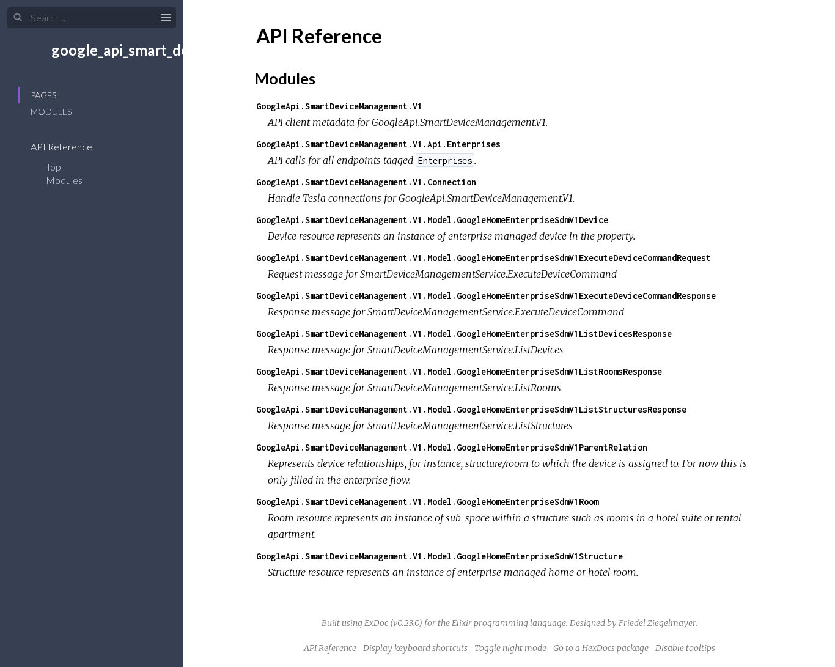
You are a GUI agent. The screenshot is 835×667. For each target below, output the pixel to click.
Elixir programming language (509, 622)
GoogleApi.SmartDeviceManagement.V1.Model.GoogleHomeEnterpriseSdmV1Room (427, 501)
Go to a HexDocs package (601, 648)
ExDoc (376, 622)
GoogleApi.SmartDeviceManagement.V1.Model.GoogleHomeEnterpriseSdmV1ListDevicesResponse (464, 333)
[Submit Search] (18, 17)
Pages (43, 95)
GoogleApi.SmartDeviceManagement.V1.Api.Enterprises (378, 144)
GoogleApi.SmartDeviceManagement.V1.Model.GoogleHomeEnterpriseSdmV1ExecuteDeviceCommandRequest (483, 257)
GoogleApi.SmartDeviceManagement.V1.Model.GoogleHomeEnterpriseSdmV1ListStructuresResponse (471, 409)
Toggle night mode (510, 648)
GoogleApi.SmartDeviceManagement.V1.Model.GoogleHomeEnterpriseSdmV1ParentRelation (451, 447)
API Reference (62, 146)
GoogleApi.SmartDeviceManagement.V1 (339, 106)
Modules (51, 111)
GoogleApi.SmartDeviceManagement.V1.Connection (366, 182)
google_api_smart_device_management (179, 50)
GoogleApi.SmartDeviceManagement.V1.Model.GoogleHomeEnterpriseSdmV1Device (432, 220)
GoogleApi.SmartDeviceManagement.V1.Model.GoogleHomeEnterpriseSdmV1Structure (439, 556)
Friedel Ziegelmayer (657, 622)
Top (53, 166)
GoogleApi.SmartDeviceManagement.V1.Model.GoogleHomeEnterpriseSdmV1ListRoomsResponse (459, 371)
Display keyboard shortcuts (415, 648)
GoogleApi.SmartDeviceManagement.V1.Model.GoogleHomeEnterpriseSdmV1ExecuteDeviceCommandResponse (486, 295)
